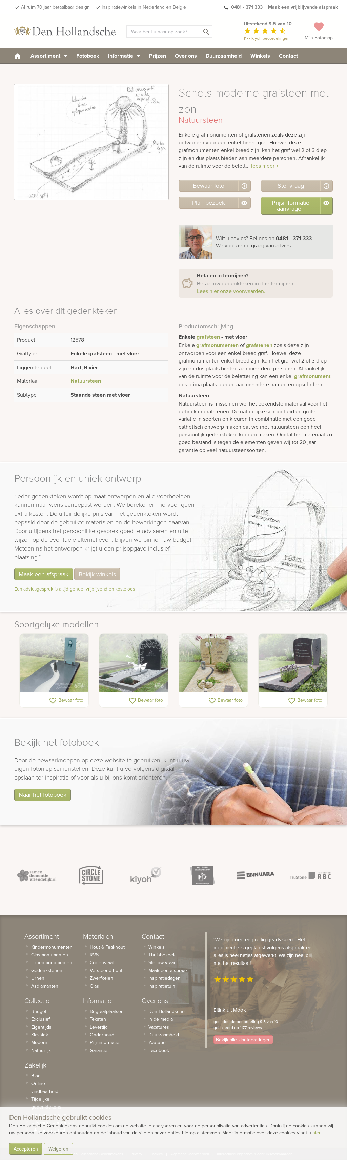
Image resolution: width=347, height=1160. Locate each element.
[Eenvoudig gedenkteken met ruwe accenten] (293, 663)
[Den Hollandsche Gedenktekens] (65, 31)
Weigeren (58, 1148)
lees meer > (265, 165)
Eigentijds (41, 1026)
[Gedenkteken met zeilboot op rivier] (54, 663)
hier (316, 1132)
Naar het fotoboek (42, 794)
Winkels (260, 56)
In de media (160, 1019)
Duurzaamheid (224, 56)
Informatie (121, 56)
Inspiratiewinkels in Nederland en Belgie (144, 7)
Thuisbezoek (162, 954)
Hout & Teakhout (107, 947)
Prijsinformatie (104, 1042)
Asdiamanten (44, 985)
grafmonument (312, 376)
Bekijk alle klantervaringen (243, 1039)
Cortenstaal (102, 962)
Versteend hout (106, 970)
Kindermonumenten (52, 947)
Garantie (98, 1050)
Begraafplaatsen (107, 1011)
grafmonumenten (217, 345)
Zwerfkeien (101, 978)
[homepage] (17, 56)
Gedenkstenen (46, 970)
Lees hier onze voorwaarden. (231, 291)
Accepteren (26, 1148)
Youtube (157, 1042)
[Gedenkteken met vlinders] (133, 663)
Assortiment (46, 56)
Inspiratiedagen (164, 978)
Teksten (98, 1019)
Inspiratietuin (161, 985)
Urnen (37, 978)
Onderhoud (102, 1034)
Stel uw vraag (162, 962)
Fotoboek (87, 56)
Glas (94, 985)
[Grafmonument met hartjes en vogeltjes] (213, 663)
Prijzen (157, 56)
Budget (38, 1011)
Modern (39, 1042)
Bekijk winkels (97, 574)
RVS (94, 954)
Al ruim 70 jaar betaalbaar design (55, 7)
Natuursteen (85, 381)
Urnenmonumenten (51, 962)
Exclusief (40, 1019)
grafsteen (208, 337)
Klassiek (39, 1034)
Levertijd (99, 1026)
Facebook (158, 1050)
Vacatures (158, 1026)
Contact (288, 56)
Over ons (186, 56)
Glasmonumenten (49, 954)
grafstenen (259, 345)
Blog (36, 1075)
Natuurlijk (41, 1050)
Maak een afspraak (43, 574)
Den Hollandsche (166, 1011)
